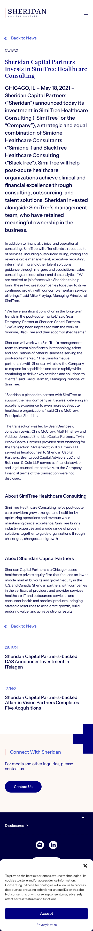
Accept (46, 913)
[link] (21, 38)
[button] (85, 865)
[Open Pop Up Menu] (85, 13)
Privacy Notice (46, 925)
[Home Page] (25, 13)
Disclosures (14, 825)
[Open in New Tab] (53, 845)
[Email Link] (40, 845)
